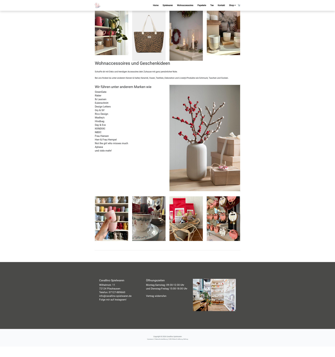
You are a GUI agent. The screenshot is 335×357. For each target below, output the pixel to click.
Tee (212, 5)
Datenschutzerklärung (161, 339)
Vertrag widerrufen (156, 296)
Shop (231, 5)
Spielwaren (168, 5)
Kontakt (221, 5)
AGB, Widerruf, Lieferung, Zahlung (178, 339)
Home (155, 5)
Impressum (150, 339)
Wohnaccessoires (186, 5)
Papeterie (201, 5)
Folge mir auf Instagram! (112, 299)
